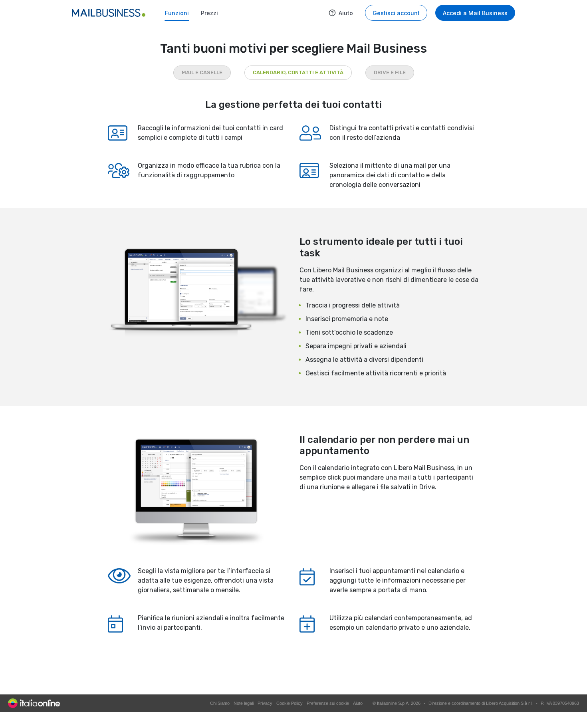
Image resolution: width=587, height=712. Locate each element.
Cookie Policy (289, 703)
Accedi (475, 13)
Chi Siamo (220, 703)
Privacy (265, 703)
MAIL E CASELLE (202, 72)
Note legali (244, 703)
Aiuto (346, 13)
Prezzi (209, 13)
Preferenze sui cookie (328, 703)
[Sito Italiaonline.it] (34, 703)
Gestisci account (396, 13)
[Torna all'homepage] (108, 13)
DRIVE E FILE (390, 72)
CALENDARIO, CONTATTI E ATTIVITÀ (298, 72)
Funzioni (177, 13)
